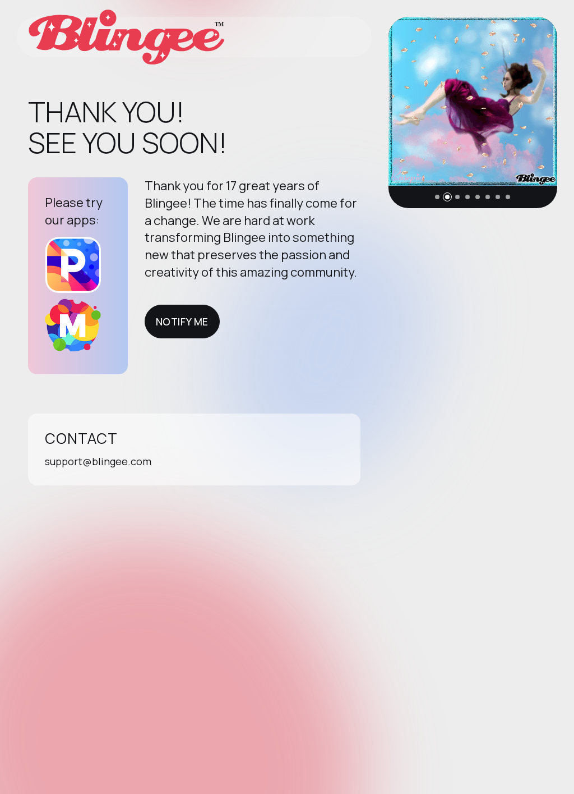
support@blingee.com (98, 461)
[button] (437, 197)
